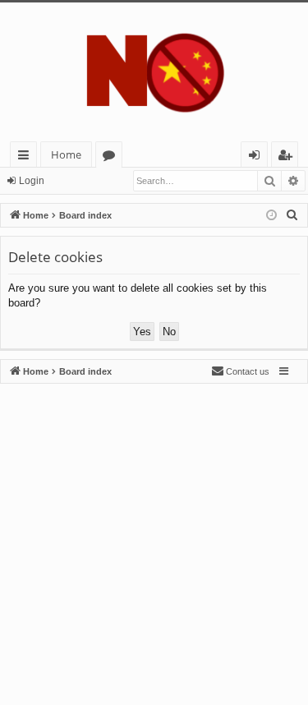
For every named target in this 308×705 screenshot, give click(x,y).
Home (66, 154)
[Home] (154, 71)
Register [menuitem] (288, 157)
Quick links (26, 157)
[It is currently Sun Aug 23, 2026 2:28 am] (271, 215)
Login (31, 181)
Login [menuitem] (257, 157)
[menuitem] (292, 215)
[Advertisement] (154, 538)
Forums (112, 157)
